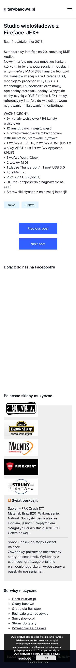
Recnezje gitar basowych (31, 613)
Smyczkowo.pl (23, 618)
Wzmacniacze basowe (29, 628)
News (11, 205)
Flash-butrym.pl (24, 599)
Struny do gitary (24, 623)
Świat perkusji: (25, 500)
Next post (38, 244)
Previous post (38, 228)
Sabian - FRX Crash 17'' (26, 508)
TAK (45, 658)
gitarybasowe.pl (19, 9)
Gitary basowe (23, 604)
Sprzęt (30, 205)
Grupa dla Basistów (27, 609)
